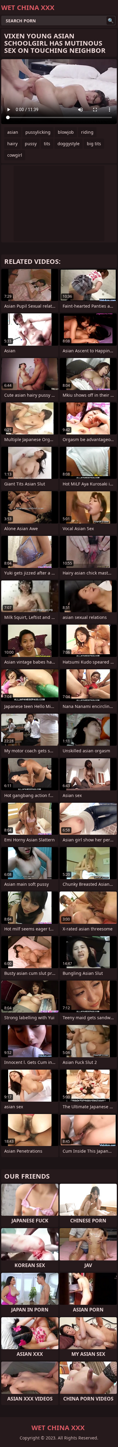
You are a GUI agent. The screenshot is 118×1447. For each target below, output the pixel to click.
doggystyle (68, 143)
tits (47, 143)
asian (12, 132)
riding (87, 132)
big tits (94, 143)
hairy (12, 143)
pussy (31, 143)
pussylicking (38, 132)
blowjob (66, 132)
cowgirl (14, 155)
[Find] (111, 20)
